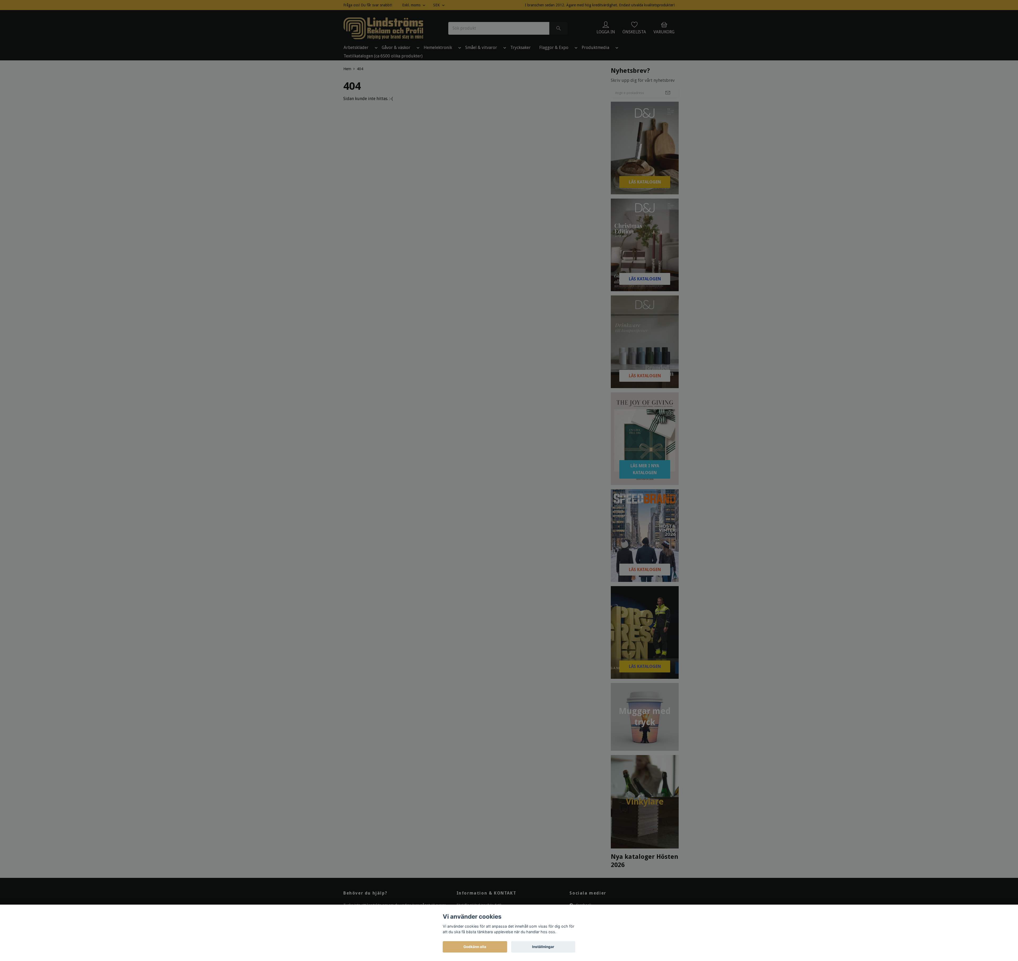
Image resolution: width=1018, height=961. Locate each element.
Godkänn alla (474, 947)
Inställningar (543, 947)
